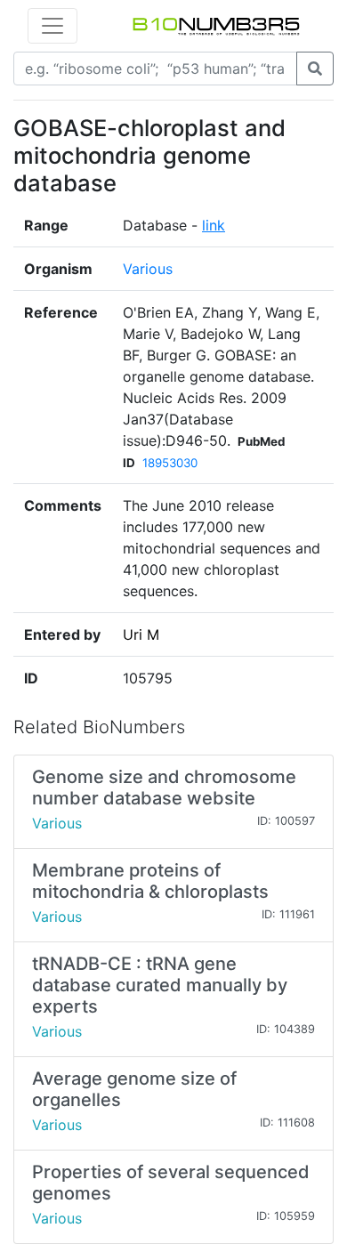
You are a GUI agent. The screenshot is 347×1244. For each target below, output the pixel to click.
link (213, 225)
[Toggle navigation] (52, 26)
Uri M (141, 634)
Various (148, 269)
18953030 (170, 463)
